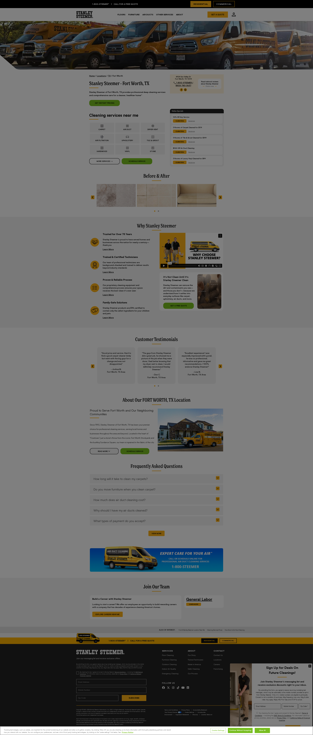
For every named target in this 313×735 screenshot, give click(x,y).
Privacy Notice (127, 732)
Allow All (262, 730)
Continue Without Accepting (240, 730)
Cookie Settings (218, 730)
